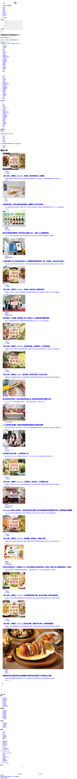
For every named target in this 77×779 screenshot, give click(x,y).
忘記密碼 (4, 711)
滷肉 (4, 137)
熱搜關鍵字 (2, 100)
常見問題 (4, 710)
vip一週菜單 (7, 172)
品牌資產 (4, 704)
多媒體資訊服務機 (8, 257)
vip (5, 170)
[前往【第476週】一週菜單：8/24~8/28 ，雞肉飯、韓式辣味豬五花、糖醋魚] (14, 169)
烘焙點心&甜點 (6, 56)
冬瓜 (4, 70)
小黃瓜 (4, 93)
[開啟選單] (13, 25)
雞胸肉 (4, 64)
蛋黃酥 (4, 141)
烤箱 (4, 71)
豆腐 (4, 135)
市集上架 (4, 703)
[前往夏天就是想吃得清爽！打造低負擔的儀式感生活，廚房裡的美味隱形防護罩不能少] (14, 396)
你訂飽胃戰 (7, 450)
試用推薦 (4, 14)
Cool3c (4, 753)
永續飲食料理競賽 (8, 315)
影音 (4, 739)
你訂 (6, 449)
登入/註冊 (5, 17)
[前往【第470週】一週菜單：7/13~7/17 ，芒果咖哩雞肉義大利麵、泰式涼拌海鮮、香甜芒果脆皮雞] (14, 588)
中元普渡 (4, 52)
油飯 (4, 49)
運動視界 (4, 759)
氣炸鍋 (4, 63)
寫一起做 (10, 133)
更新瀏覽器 (18, 143)
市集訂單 (4, 715)
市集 (4, 10)
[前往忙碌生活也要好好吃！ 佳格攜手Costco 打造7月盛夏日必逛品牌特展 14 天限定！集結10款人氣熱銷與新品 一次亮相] (14, 560)
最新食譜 (4, 45)
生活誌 (4, 9)
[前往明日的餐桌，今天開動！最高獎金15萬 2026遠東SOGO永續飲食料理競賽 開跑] (14, 311)
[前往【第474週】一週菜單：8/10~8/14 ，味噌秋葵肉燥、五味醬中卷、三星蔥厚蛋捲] (14, 339)
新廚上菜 (4, 727)
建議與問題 (2, 694)
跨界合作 (7, 672)
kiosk (6, 258)
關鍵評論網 (5, 760)
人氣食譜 (4, 47)
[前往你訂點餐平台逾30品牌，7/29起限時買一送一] (14, 446)
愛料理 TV (5, 11)
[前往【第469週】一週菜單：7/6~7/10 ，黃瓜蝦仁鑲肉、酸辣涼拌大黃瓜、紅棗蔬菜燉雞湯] (14, 617)
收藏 (3, 133)
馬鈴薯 (4, 68)
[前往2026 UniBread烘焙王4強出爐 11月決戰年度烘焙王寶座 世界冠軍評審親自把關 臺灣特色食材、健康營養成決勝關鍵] (14, 503)
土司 (6, 201)
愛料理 (4, 7)
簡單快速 (4, 61)
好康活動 (4, 737)
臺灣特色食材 (7, 507)
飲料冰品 (4, 59)
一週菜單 (7, 171)
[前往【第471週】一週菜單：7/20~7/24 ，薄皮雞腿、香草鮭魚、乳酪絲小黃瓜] (14, 531)
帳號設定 (4, 713)
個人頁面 (4, 714)
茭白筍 (4, 138)
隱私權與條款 (5, 706)
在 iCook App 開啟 (4, 777)
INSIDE (4, 755)
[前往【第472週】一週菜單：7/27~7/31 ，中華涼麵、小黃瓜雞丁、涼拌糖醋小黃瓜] (14, 475)
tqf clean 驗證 (7, 230)
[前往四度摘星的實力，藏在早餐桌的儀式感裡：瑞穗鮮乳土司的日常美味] (14, 197)
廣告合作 (4, 702)
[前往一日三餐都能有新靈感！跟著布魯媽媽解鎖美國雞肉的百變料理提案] (14, 420)
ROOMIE (4, 735)
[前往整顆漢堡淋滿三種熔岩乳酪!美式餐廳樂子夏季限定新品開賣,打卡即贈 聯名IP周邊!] (33, 668)
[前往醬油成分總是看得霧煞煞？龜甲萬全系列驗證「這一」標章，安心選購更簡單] (14, 226)
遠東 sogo (7, 313)
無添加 (6, 200)
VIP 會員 (4, 718)
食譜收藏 (4, 717)
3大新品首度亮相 (8, 564)
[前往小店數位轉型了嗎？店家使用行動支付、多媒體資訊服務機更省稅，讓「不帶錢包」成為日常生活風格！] (14, 254)
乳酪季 (6, 671)
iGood (4, 12)
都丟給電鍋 (5, 60)
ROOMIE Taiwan (6, 756)
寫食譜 (6, 133)
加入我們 (4, 700)
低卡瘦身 (4, 57)
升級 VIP (4, 15)
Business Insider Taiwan (7, 752)
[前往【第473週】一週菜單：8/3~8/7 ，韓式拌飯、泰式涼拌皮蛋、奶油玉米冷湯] (14, 367)
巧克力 (4, 51)
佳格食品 (7, 562)
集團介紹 (4, 742)
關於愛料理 (5, 699)
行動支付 (7, 255)
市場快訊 (7, 227)
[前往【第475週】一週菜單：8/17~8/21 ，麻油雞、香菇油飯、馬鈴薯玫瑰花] (14, 282)
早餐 (4, 53)
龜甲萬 (6, 228)
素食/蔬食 (5, 55)
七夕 (4, 48)
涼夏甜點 (4, 67)
